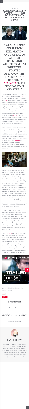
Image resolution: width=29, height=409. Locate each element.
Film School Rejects (13, 288)
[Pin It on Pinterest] (3, 294)
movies (16, 8)
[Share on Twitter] (9, 307)
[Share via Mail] (19, 307)
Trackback (10, 321)
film (11, 8)
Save (5, 297)
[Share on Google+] (15, 307)
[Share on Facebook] (12, 307)
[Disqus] (14, 382)
